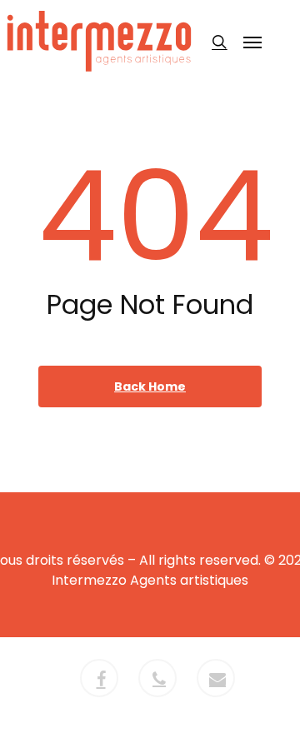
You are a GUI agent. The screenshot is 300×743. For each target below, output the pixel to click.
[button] (252, 41)
